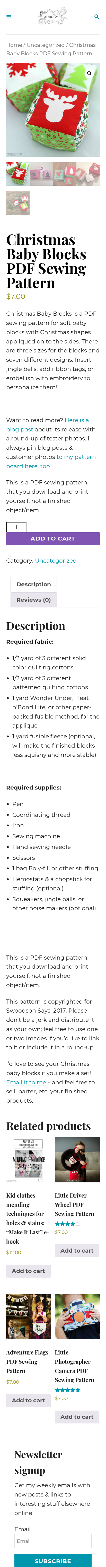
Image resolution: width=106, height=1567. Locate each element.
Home (14, 45)
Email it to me (26, 1082)
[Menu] (8, 17)
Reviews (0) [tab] (33, 599)
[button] (89, 73)
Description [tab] (33, 584)
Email (22, 1529)
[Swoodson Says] (52, 17)
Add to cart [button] (28, 1271)
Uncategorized (45, 45)
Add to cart (53, 538)
